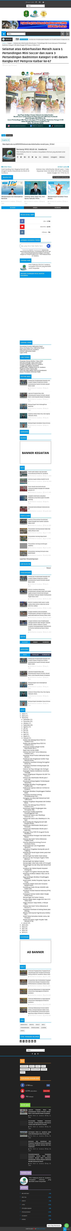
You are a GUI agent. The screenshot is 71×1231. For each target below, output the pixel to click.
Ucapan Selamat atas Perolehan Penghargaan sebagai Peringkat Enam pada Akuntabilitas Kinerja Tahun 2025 (39, 613)
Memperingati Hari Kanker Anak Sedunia (35, 856)
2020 (23, 930)
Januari (25, 923)
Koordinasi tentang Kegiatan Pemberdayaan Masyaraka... (36, 781)
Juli (24, 729)
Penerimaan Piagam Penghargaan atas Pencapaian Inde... (34, 809)
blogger (12, 207)
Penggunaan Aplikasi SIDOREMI (29, 366)
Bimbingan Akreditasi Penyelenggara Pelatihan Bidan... (37, 792)
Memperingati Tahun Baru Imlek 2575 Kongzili (37, 863)
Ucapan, (14, 65)
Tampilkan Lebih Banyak (62, 177)
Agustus (26, 727)
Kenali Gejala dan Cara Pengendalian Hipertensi (34, 846)
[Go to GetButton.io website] (67, 1229)
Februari (26, 738)
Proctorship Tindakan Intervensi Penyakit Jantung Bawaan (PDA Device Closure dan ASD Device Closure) (39, 1122)
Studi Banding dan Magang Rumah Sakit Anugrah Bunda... (35, 822)
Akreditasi (24, 1024)
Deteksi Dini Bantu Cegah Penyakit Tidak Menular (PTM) (35, 920)
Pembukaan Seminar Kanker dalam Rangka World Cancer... (36, 894)
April (24, 734)
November (26, 721)
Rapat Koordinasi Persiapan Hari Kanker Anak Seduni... (36, 836)
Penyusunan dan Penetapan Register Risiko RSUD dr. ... (36, 858)
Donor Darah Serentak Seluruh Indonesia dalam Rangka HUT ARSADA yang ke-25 (38, 488)
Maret (25, 736)
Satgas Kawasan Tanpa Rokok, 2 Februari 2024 (35, 903)
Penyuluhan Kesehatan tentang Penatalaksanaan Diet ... (32, 795)
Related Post (7, 177)
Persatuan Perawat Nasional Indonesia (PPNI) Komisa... (37, 891)
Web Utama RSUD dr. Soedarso (29, 349)
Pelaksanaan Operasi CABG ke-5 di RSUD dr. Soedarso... (36, 788)
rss (40, 157)
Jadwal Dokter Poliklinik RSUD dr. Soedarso (32, 367)
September (26, 725)
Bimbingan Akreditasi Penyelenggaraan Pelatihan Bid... (34, 785)
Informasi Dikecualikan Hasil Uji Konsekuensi (33, 370)
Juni (24, 730)
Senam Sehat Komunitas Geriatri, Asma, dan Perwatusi (36, 917)
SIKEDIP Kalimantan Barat (28, 351)
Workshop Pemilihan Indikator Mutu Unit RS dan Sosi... (36, 874)
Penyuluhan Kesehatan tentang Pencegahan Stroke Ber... (36, 763)
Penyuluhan (35, 1027)
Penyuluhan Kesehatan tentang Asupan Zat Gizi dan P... (36, 766)
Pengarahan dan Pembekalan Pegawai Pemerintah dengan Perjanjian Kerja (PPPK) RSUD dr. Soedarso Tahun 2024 (39, 982)
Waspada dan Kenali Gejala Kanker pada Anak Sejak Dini (36, 853)
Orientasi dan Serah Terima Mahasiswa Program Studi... (35, 839)
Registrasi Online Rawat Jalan (28, 369)
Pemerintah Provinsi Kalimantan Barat (31, 346)
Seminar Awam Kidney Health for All (38, 479)
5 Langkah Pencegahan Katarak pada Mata (36, 872)
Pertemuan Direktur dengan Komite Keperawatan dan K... (33, 747)
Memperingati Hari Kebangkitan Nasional (12, 197)
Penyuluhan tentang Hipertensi (37, 536)
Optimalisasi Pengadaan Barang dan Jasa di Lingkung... (36, 850)
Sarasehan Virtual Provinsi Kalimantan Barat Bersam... (36, 756)
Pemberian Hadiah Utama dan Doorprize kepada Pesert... (35, 884)
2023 (23, 925)
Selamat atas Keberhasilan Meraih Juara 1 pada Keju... (35, 829)
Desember (26, 719)
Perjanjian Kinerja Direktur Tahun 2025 (31, 361)
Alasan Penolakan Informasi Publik (30, 372)
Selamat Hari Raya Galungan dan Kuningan (36, 769)
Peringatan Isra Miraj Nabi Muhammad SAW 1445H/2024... (36, 799)
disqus (35, 207)
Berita (32, 1024)
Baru (25, 655)
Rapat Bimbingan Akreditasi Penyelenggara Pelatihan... (36, 877)
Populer (35, 655)
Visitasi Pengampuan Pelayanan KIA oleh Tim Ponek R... (36, 775)
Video (22, 1030)
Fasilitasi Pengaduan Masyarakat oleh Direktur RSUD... (37, 802)
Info (43, 1024)
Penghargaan (25, 1027)
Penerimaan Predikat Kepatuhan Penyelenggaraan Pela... (32, 812)
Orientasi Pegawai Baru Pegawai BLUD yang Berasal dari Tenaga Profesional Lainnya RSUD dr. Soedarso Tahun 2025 (39, 972)
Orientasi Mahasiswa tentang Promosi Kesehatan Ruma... (34, 843)
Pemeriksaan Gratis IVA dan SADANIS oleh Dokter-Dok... (35, 888)
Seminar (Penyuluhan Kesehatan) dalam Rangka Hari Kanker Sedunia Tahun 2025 (38, 521)
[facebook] (36, 2)
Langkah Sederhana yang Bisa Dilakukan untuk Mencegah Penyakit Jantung (38, 497)
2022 (23, 927)
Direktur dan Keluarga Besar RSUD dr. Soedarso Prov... (34, 740)
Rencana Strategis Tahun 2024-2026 (31, 363)
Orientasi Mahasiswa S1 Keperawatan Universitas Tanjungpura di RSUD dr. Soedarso (39, 991)
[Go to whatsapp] (66, 1225)
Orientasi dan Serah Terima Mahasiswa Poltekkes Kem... (35, 752)
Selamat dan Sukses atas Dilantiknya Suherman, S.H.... (34, 815)
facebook (58, 207)
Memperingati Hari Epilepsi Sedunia (33, 861)
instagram (54, 157)
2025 (23, 716)
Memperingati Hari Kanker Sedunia (33, 897)
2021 (23, 928)
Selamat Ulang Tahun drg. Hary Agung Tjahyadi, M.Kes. (35, 197)
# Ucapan (9, 135)
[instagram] (39, 2)
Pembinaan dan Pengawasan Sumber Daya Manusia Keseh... (36, 759)
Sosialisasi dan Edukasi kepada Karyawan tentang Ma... (35, 869)
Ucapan (9, 43)
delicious (62, 157)
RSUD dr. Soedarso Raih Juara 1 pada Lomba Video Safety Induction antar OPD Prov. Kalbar (38, 604)
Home (4, 43)
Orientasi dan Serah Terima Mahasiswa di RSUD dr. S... (35, 906)
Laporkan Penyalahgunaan (29, 559)
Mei (24, 732)
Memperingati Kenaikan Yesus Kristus (58, 197)
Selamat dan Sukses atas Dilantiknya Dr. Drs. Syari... (36, 819)
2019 (23, 932)
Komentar (46, 655)
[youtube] (43, 2)
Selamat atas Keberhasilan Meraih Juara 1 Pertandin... (35, 826)
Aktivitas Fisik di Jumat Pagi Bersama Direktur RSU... (36, 913)
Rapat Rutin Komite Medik (31, 750)
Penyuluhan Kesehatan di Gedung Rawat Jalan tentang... (36, 910)
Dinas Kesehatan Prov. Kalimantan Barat (32, 348)
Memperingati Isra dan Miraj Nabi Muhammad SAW (37, 865)
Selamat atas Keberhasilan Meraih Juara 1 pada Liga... (35, 778)
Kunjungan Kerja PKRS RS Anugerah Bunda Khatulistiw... (36, 832)
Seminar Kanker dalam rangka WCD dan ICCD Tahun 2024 (36, 900)
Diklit (38, 1024)
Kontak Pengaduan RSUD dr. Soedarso (31, 364)
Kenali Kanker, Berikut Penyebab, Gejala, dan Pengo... (36, 881)
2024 (23, 717)
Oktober (26, 723)
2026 (23, 714)
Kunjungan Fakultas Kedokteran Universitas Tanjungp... (36, 771)
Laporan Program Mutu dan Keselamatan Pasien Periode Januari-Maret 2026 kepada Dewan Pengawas (39, 395)
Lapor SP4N (23, 352)
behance (45, 157)
